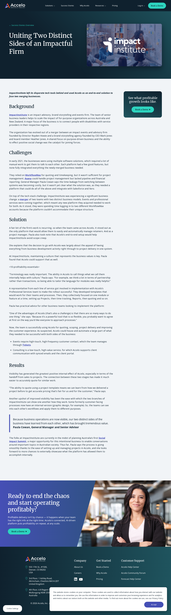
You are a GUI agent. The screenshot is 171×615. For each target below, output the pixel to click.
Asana (28, 178)
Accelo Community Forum (133, 573)
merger (24, 199)
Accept (154, 604)
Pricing (115, 5)
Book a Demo (157, 5)
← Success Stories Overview (21, 25)
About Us (78, 567)
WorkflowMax (33, 175)
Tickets (26, 344)
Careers (77, 573)
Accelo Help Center (130, 567)
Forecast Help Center (131, 579)
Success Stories (67, 5)
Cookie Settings (12, 608)
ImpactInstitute (18, 114)
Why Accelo (84, 5)
